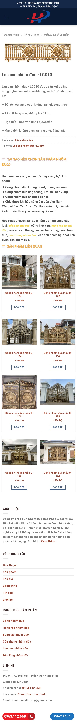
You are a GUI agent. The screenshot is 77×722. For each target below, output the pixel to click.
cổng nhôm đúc (19, 225)
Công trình (10, 586)
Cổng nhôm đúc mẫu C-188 (19, 474)
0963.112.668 (31, 688)
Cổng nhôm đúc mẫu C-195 (58, 294)
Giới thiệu (9, 565)
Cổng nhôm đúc (56, 35)
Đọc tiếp (19, 307)
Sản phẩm (31, 35)
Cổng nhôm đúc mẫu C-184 (58, 474)
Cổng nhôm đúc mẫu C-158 (58, 414)
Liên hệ (19, 300)
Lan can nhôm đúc (15, 648)
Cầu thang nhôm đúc (17, 641)
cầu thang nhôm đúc (23, 235)
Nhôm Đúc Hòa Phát (31, 694)
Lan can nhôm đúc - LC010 (28, 145)
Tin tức (8, 592)
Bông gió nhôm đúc (16, 634)
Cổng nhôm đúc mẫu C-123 (19, 414)
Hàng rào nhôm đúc (16, 627)
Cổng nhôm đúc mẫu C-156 (19, 354)
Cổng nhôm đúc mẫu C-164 (19, 294)
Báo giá (8, 579)
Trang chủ (10, 35)
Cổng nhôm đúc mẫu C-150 (58, 354)
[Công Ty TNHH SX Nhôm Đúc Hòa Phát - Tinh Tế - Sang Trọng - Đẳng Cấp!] (38, 16)
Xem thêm (48, 541)
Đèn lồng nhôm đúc (16, 655)
